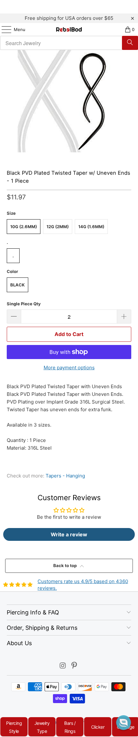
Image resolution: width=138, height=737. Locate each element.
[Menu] (3, 29)
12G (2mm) (58, 226)
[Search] (130, 43)
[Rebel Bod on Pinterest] (74, 666)
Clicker (98, 727)
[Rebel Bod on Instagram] (63, 666)
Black (17, 284)
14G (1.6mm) (91, 226)
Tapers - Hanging (65, 476)
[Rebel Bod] (69, 29)
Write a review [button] (69, 534)
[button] (123, 722)
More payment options (69, 367)
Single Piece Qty (24, 303)
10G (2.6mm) (23, 226)
